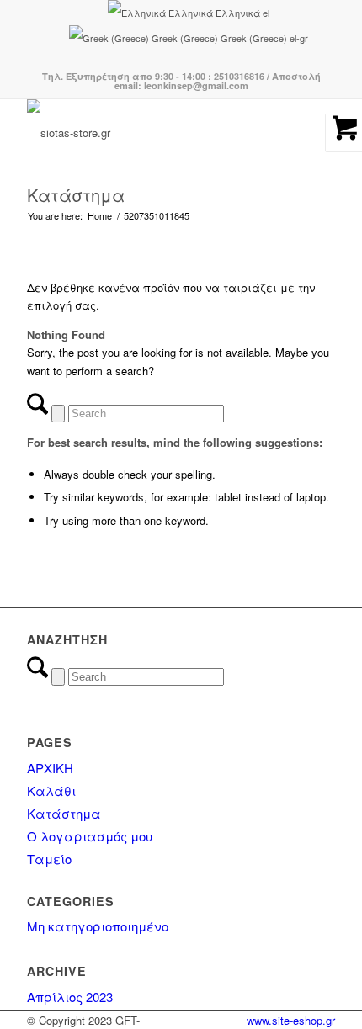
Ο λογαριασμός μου (89, 836)
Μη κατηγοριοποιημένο (97, 926)
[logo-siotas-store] (150, 133)
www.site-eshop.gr (291, 1020)
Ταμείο (49, 858)
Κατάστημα (76, 195)
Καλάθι (51, 790)
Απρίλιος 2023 (70, 996)
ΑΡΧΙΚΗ (50, 768)
